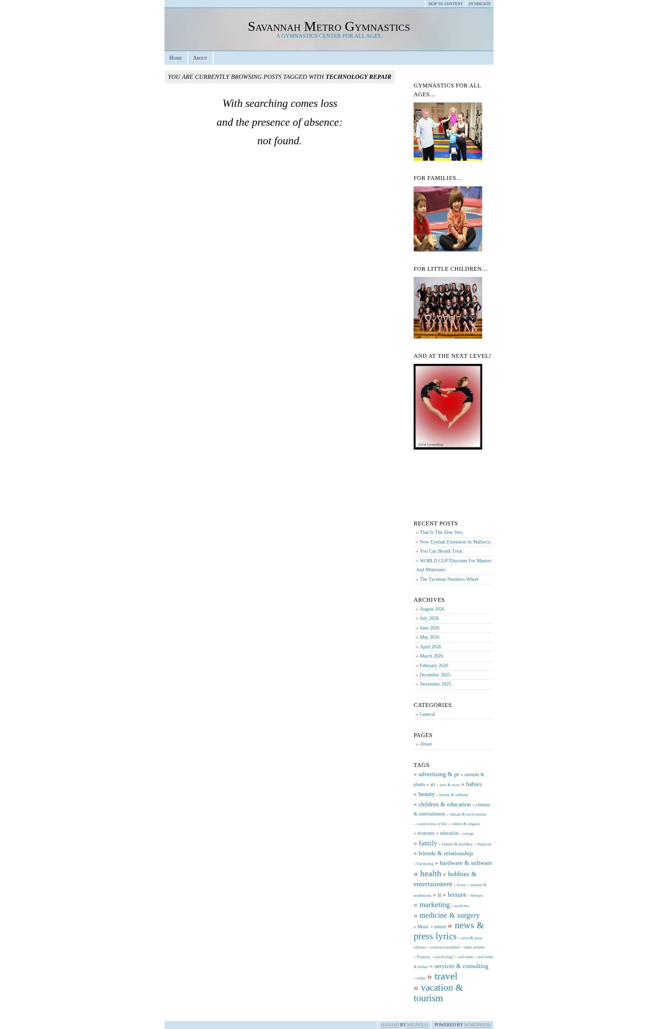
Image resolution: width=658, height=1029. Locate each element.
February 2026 (434, 665)
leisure (457, 894)
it (439, 894)
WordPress (477, 1024)
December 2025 (435, 674)
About (200, 58)
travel (446, 975)
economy (426, 833)
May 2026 (429, 637)
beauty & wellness (453, 795)
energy (468, 833)
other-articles (474, 947)
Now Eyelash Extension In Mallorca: (455, 541)
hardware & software (466, 862)
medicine (461, 906)
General (427, 714)
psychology (444, 957)
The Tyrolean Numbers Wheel (449, 579)
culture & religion (465, 824)
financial (484, 844)
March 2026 (431, 656)
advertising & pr (438, 774)
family (428, 843)
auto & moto (450, 785)
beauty (426, 794)
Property (423, 957)
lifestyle (477, 895)
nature (440, 926)
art (432, 784)
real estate (465, 957)
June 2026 (429, 627)
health (430, 873)
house (461, 885)
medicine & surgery (449, 915)
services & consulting (461, 966)
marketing (434, 904)
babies (474, 784)
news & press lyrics (449, 930)
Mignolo (417, 1024)
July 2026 (429, 618)
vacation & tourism (438, 992)
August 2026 (432, 609)
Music (423, 926)
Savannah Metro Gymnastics (329, 26)
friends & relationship (445, 853)
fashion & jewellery (457, 844)
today (421, 978)
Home (175, 58)
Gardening (425, 864)
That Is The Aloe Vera (441, 532)
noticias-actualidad (445, 947)
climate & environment (468, 814)
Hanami (390, 1024)
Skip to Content (445, 4)
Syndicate (480, 4)
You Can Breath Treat (441, 551)
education (449, 833)
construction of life (432, 824)
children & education (444, 804)
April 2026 (430, 646)
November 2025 (435, 684)
